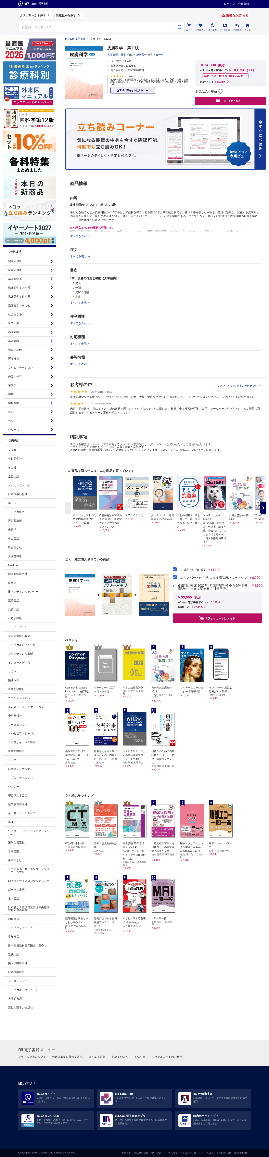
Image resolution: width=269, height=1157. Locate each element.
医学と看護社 (16, 842)
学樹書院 (13, 851)
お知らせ (140, 1056)
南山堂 (12, 503)
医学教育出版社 (17, 804)
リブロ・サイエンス (20, 777)
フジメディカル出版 (20, 653)
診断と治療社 (16, 689)
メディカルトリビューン (23, 989)
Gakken (13, 565)
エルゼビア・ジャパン (22, 733)
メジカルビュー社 (19, 485)
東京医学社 (15, 860)
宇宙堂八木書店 (17, 795)
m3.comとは (241, 1152)
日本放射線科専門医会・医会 (26, 945)
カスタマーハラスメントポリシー (186, 1152)
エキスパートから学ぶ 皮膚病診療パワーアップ (213, 577)
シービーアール (17, 627)
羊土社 (12, 467)
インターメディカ (19, 662)
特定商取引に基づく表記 (67, 1056)
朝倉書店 (13, 918)
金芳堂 (12, 529)
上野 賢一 (141, 54)
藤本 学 (125, 54)
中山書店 (13, 538)
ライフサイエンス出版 (22, 742)
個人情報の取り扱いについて (149, 1152)
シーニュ (13, 760)
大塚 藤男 (112, 54)
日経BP (12, 582)
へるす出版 (15, 618)
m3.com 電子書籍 (75, 38)
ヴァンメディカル (19, 698)
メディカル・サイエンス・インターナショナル (28, 870)
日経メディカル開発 (20, 768)
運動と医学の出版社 (20, 1007)
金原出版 (13, 476)
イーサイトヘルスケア (22, 813)
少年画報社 (15, 715)
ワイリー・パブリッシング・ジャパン (28, 832)
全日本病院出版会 (19, 635)
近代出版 (13, 954)
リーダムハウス (17, 724)
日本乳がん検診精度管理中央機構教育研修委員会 (28, 909)
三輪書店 (13, 600)
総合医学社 (15, 547)
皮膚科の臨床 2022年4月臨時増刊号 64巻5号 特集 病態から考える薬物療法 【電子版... (213, 587)
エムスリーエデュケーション (26, 706)
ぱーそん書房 (16, 889)
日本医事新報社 (17, 494)
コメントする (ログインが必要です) (238, 385)
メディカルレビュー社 (22, 644)
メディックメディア (20, 927)
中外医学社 (15, 458)
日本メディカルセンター (23, 591)
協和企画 (13, 680)
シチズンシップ (17, 981)
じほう (12, 671)
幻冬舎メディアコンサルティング (28, 880)
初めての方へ (120, 1056)
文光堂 (12, 449)
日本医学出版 (16, 972)
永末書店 (13, 898)
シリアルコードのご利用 (167, 1056)
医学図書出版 (16, 751)
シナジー (13, 786)
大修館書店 (15, 998)
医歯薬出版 (15, 520)
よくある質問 (97, 1056)
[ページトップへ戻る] (257, 1150)
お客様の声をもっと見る (130, 90)
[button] (263, 508)
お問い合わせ (224, 1152)
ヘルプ (210, 1152)
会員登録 (243, 3)
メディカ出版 (16, 511)
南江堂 (12, 822)
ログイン (229, 3)
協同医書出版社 (17, 963)
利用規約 (126, 1152)
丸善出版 (13, 609)
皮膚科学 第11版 (192, 570)
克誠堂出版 (15, 556)
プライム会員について (32, 1056)
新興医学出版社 (17, 573)
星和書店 (13, 936)
